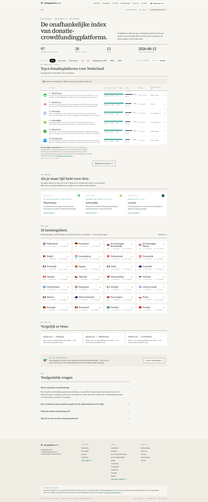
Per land (115, 3)
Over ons (136, 3)
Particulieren (73, 61)
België (113, 460)
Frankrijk (114, 473)
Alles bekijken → (86, 460)
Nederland (114, 448)
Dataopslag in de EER (100, 61)
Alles (52, 61)
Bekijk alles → (162, 234)
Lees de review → (49, 213)
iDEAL (112, 61)
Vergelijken (106, 3)
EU (82, 61)
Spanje (113, 476)
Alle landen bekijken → (118, 479)
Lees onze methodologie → (113, 492)
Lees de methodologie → (154, 360)
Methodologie (125, 3)
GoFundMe (85, 451)
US (88, 61)
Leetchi (83, 454)
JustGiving (84, 457)
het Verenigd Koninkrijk (119, 454)
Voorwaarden (145, 457)
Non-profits (62, 61)
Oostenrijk (114, 470)
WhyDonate (85, 448)
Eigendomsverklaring (158, 10)
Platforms (97, 3)
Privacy (143, 460)
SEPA (119, 61)
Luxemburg (115, 463)
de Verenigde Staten (118, 457)
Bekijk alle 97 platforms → (104, 163)
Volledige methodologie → (65, 156)
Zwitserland (115, 467)
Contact (144, 3)
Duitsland (114, 451)
